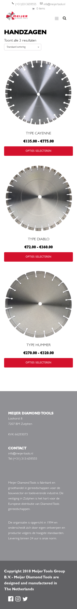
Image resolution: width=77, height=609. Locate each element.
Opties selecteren (38, 151)
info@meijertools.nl (54, 4)
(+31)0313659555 (25, 4)
